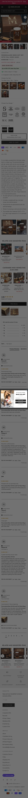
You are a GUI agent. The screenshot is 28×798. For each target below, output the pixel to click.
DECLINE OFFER (20, 402)
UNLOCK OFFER (20, 400)
